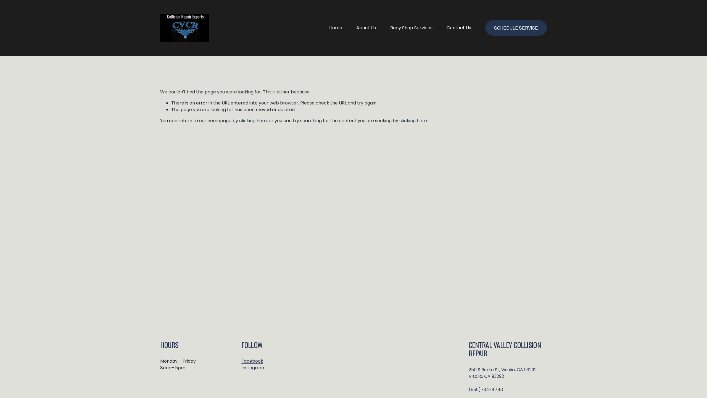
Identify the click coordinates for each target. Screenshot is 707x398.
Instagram (252, 368)
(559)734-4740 (486, 389)
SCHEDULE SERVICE (516, 28)
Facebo (249, 361)
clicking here (253, 120)
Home (335, 28)
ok (260, 361)
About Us (366, 28)
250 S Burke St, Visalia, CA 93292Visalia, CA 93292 (503, 372)
